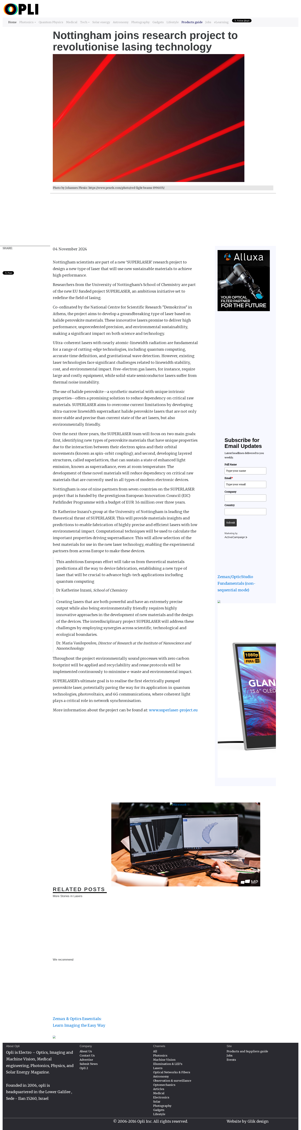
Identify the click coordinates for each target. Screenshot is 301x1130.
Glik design (258, 1121)
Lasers (158, 1068)
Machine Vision (164, 1059)
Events (231, 1059)
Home (12, 22)
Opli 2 (84, 1068)
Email (229, 478)
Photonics (160, 1055)
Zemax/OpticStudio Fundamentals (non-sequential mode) (237, 583)
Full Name (231, 464)
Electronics (161, 1097)
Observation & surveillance (172, 1080)
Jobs (208, 22)
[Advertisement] (107, 221)
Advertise (86, 1059)
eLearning (221, 22)
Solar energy (101, 22)
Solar (156, 1101)
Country (230, 505)
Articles (158, 1089)
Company (230, 491)
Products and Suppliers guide (247, 1051)
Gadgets (158, 22)
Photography (140, 22)
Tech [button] (83, 22)
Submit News (89, 1064)
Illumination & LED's (167, 1064)
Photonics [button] (26, 22)
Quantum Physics (51, 22)
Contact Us (87, 1055)
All (155, 1051)
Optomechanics (164, 1085)
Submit (230, 522)
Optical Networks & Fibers (171, 1072)
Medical (71, 22)
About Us (86, 1051)
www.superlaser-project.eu (173, 710)
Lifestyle (173, 22)
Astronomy (121, 22)
